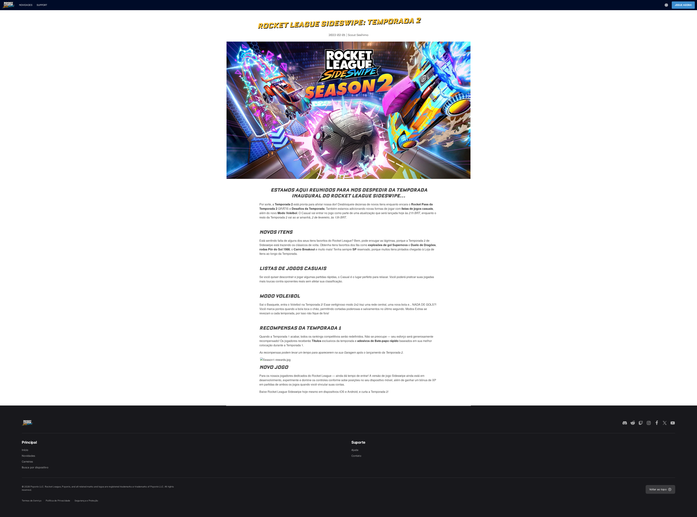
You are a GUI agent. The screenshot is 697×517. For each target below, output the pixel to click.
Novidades (25, 5)
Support (42, 5)
